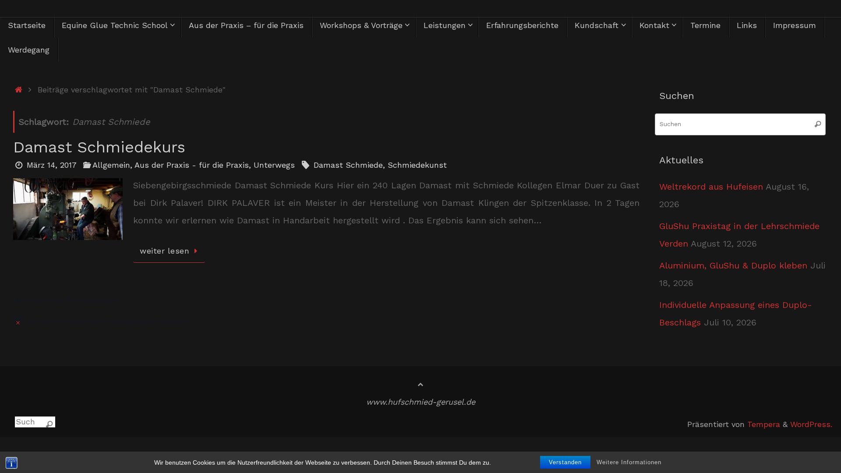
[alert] (326, 321)
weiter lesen (164, 250)
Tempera (763, 424)
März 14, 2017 (52, 164)
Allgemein (111, 164)
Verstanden (565, 462)
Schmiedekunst (417, 164)
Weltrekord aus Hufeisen (711, 186)
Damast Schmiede (348, 164)
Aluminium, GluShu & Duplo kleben (733, 265)
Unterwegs (274, 164)
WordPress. (811, 424)
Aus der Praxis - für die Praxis (191, 164)
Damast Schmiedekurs (99, 147)
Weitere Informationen (629, 462)
